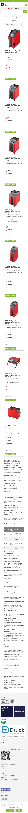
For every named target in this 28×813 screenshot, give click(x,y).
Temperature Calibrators (20, 16)
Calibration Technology (9, 16)
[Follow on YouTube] (6, 799)
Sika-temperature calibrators (8, 18)
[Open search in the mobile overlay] (14, 11)
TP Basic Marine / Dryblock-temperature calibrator (12, 51)
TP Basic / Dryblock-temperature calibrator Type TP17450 (12, 268)
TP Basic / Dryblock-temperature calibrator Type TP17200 (12, 211)
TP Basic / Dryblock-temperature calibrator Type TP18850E (12, 427)
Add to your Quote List (10, 78)
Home (2, 16)
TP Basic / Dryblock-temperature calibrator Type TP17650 (12, 322)
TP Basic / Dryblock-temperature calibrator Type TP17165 (12, 106)
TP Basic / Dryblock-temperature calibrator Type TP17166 (12, 158)
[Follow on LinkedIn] (3, 799)
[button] (26, 5)
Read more (8, 75)
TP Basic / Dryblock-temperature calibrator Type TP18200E (12, 375)
